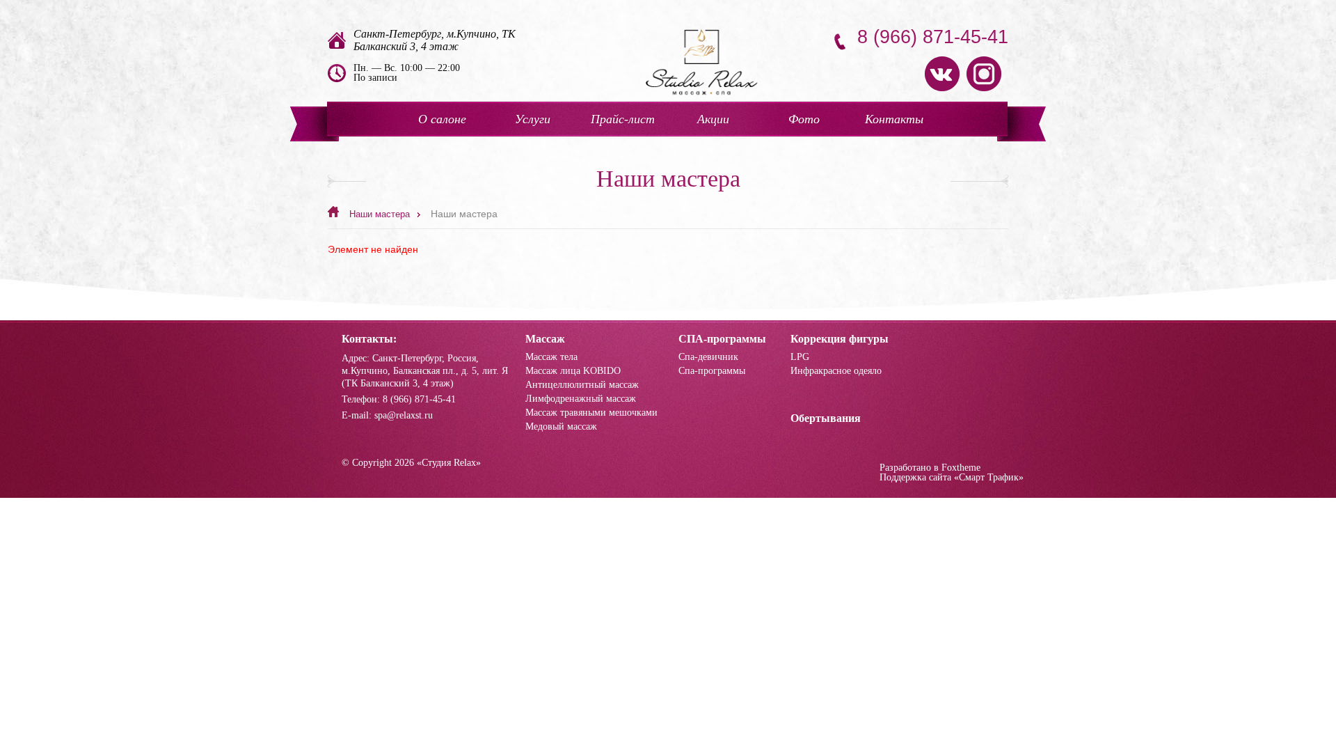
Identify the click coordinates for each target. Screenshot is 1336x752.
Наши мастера (379, 214)
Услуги (532, 119)
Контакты (894, 119)
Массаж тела (551, 357)
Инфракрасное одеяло (836, 371)
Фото (804, 119)
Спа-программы (711, 371)
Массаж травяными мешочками (591, 413)
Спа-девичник (708, 357)
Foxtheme (960, 467)
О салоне (442, 119)
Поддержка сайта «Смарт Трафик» (952, 477)
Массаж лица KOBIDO (573, 371)
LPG (799, 357)
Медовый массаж (561, 427)
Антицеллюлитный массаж (582, 385)
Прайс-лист (623, 119)
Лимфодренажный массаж (580, 399)
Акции (713, 119)
